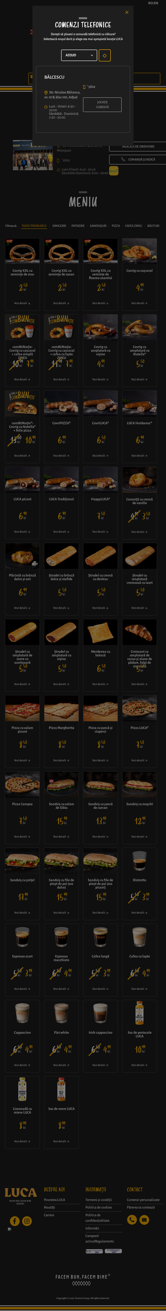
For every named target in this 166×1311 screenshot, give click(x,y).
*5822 (91, 87)
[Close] (127, 12)
